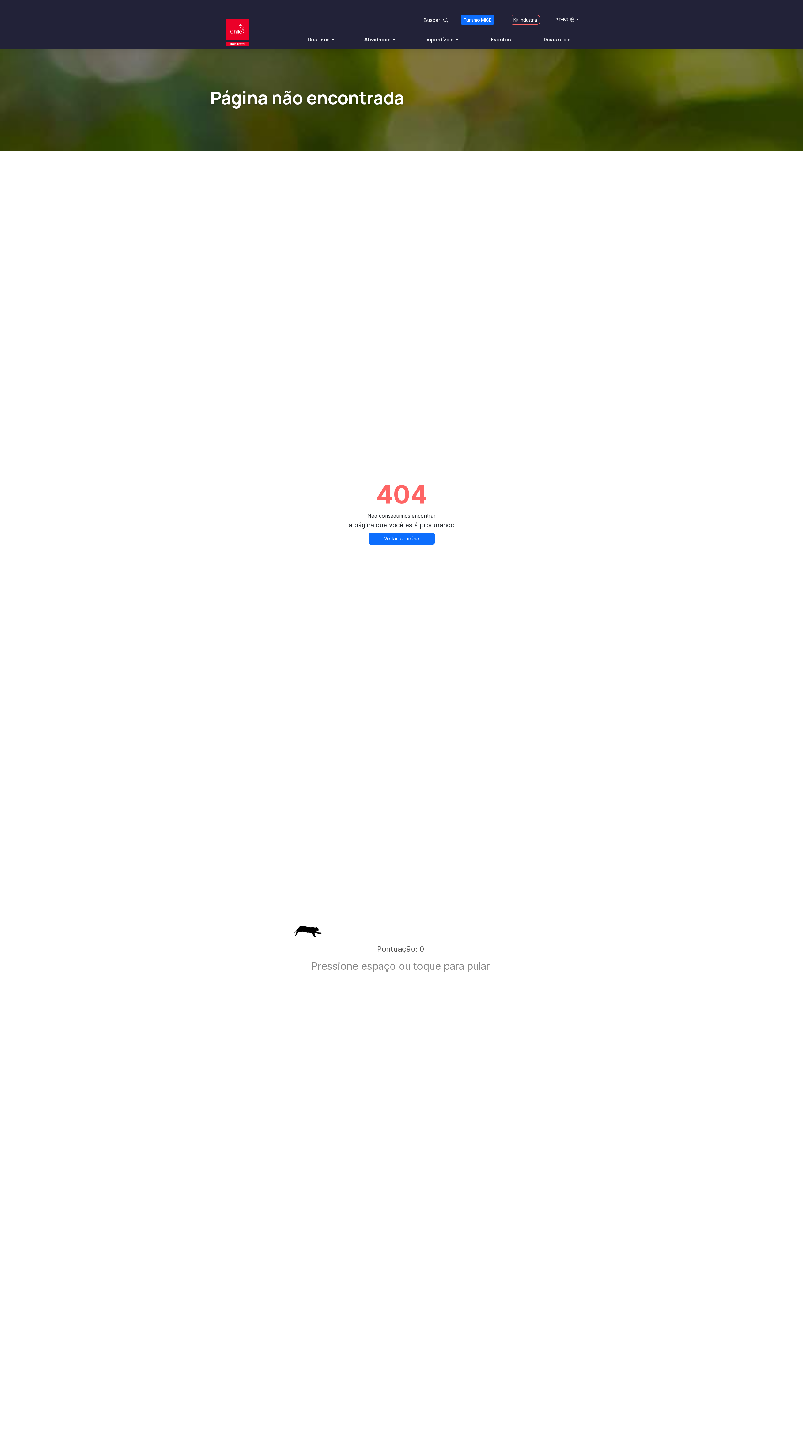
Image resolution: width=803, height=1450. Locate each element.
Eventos (501, 39)
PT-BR (562, 19)
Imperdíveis (440, 39)
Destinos (319, 39)
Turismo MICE (478, 20)
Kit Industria (525, 20)
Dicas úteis (557, 39)
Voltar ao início (401, 538)
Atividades (377, 39)
